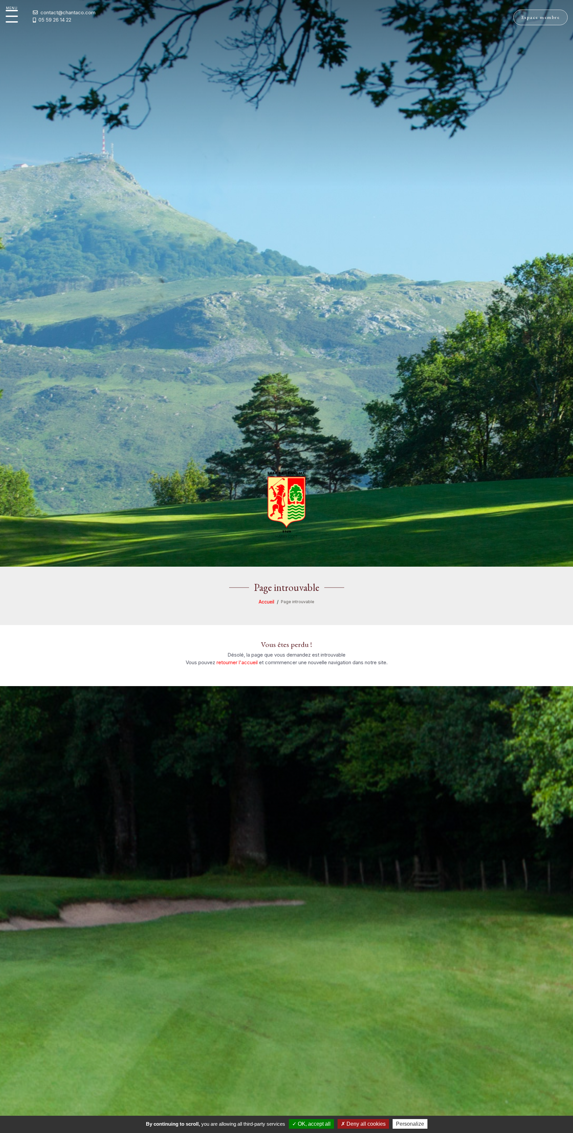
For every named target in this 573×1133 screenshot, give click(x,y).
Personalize (410, 1124)
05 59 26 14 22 (54, 20)
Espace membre (540, 17)
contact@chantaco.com (68, 13)
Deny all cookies (365, 1124)
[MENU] (12, 16)
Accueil (266, 601)
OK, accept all (313, 1124)
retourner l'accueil (237, 662)
